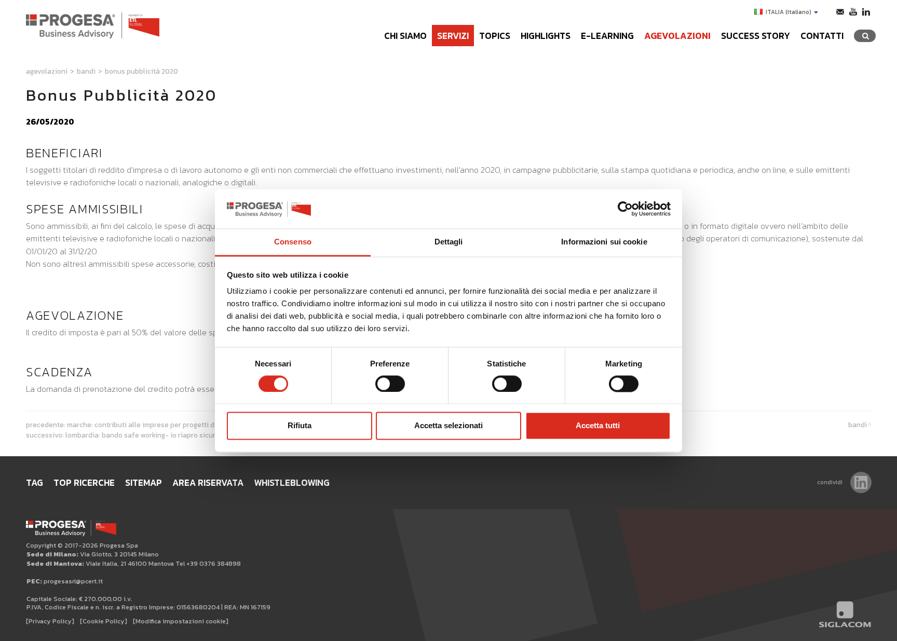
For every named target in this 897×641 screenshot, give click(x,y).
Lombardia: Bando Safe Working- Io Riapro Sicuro (142, 435)
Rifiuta (299, 425)
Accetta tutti (598, 425)
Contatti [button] (822, 36)
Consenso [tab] (292, 242)
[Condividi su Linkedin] (861, 482)
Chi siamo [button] (405, 36)
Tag (34, 482)
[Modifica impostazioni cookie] (180, 621)
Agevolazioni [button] (677, 36)
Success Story (755, 36)
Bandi (86, 71)
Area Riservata (207, 482)
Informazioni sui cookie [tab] (604, 242)
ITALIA (788, 12)
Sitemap (143, 482)
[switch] (390, 383)
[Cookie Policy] (103, 621)
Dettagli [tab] (448, 242)
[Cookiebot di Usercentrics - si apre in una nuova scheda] (625, 208)
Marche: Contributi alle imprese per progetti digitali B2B (157, 424)
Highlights (545, 36)
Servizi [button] (453, 36)
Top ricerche (84, 482)
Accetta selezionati (448, 425)
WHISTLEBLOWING (292, 482)
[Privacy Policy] (50, 621)
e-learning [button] (607, 36)
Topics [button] (494, 36)
